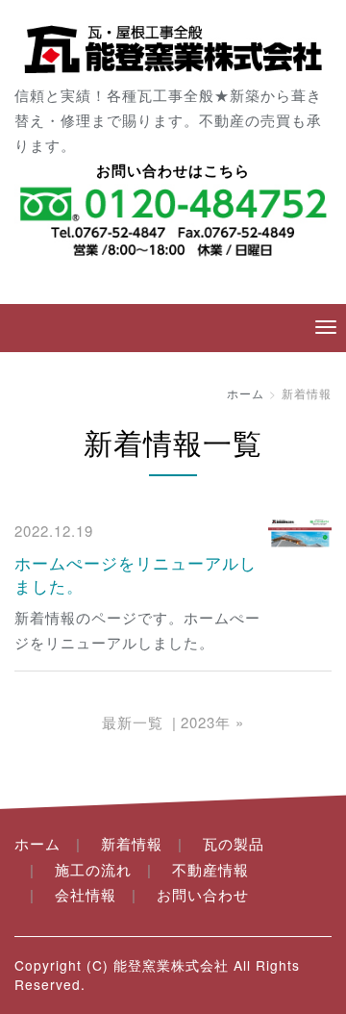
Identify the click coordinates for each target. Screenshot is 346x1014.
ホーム (245, 393)
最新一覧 (132, 722)
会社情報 (85, 894)
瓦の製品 (233, 843)
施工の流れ (93, 869)
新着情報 (131, 843)
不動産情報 (210, 869)
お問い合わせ (203, 894)
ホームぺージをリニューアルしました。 (135, 573)
